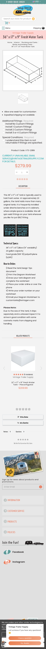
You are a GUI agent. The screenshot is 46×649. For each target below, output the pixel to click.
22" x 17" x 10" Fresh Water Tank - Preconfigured (23, 383)
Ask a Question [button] (24, 423)
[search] (33, 18)
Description (23, 186)
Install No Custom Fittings (20, 124)
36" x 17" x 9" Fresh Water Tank (23, 47)
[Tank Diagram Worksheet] (22, 230)
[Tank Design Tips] (10, 230)
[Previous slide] (41, 368)
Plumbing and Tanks (29, 42)
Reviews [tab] (6, 432)
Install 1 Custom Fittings (18, 127)
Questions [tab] (19, 432)
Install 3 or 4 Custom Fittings (21, 132)
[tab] (23, 336)
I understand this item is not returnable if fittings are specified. (24, 141)
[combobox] (18, 19)
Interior (17, 42)
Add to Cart (23, 358)
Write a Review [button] (24, 417)
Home (9, 42)
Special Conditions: (18, 137)
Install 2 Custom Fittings (19, 129)
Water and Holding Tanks (22, 45)
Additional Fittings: (17, 120)
